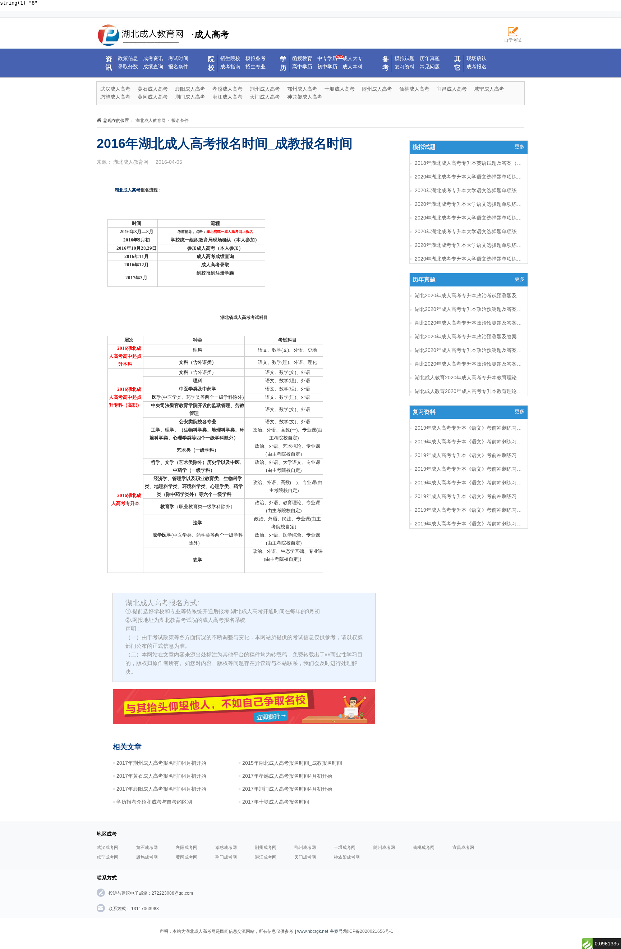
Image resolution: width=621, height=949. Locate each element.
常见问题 (430, 66)
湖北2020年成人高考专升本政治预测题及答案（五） (469, 309)
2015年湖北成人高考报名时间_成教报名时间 (292, 763)
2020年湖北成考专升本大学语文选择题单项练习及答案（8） (469, 177)
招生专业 (255, 66)
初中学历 (327, 66)
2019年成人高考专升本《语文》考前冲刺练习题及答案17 (469, 428)
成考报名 (476, 66)
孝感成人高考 (227, 89)
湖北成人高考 (128, 190)
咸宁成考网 (107, 857)
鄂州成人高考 (302, 89)
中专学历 (327, 58)
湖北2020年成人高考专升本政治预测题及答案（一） (469, 364)
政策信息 (128, 58)
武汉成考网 (107, 847)
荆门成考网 (226, 857)
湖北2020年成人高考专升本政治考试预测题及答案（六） (469, 295)
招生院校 (230, 58)
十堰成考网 (344, 847)
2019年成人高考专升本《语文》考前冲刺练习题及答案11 (469, 510)
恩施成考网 (147, 857)
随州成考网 (384, 847)
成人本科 (352, 66)
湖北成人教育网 (150, 120)
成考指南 (230, 66)
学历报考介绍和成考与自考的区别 (154, 802)
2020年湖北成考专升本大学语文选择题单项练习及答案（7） (469, 190)
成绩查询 (153, 66)
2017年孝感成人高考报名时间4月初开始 (287, 776)
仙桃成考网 (423, 847)
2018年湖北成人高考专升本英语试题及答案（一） (469, 163)
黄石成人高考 (153, 89)
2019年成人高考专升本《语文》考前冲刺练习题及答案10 (469, 524)
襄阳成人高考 (190, 89)
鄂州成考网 (305, 847)
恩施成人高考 (115, 97)
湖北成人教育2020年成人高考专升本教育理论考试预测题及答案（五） (469, 391)
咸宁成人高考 (489, 89)
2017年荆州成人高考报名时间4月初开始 (161, 763)
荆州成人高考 (265, 89)
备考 (385, 63)
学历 (283, 63)
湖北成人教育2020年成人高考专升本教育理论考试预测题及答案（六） (469, 377)
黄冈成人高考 (153, 97)
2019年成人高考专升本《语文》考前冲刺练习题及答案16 (469, 441)
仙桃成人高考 (414, 89)
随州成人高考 (377, 89)
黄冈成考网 (186, 857)
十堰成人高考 (340, 89)
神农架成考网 (347, 857)
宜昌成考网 (463, 847)
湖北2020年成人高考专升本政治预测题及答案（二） (469, 350)
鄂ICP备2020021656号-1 (368, 931)
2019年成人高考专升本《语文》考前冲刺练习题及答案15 (469, 455)
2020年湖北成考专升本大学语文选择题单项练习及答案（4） (469, 231)
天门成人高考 (265, 97)
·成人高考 (210, 34)
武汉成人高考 (115, 89)
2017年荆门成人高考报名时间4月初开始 (287, 789)
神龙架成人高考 (304, 97)
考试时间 (178, 58)
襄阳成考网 (186, 847)
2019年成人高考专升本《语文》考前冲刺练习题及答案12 (469, 496)
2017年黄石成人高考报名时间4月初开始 (161, 776)
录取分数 (128, 66)
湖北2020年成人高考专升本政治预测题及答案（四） (469, 323)
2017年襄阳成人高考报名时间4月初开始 (161, 789)
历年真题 (430, 58)
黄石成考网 (147, 847)
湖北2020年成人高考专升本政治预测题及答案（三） (469, 336)
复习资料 (405, 66)
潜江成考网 (265, 857)
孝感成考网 (226, 847)
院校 (211, 63)
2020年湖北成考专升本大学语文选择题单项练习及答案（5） (469, 218)
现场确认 (476, 58)
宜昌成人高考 (452, 89)
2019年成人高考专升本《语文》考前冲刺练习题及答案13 (469, 482)
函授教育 (302, 58)
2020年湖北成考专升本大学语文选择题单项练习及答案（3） (469, 245)
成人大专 (352, 58)
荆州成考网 (265, 847)
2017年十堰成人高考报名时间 (275, 802)
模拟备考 (255, 58)
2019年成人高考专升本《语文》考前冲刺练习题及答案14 (469, 469)
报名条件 (178, 66)
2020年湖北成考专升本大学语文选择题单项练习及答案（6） (469, 204)
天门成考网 (305, 857)
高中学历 (302, 66)
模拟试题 (405, 58)
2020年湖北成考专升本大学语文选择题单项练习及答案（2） (469, 259)
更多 (520, 146)
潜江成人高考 (227, 97)
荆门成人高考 (190, 97)
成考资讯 (153, 58)
